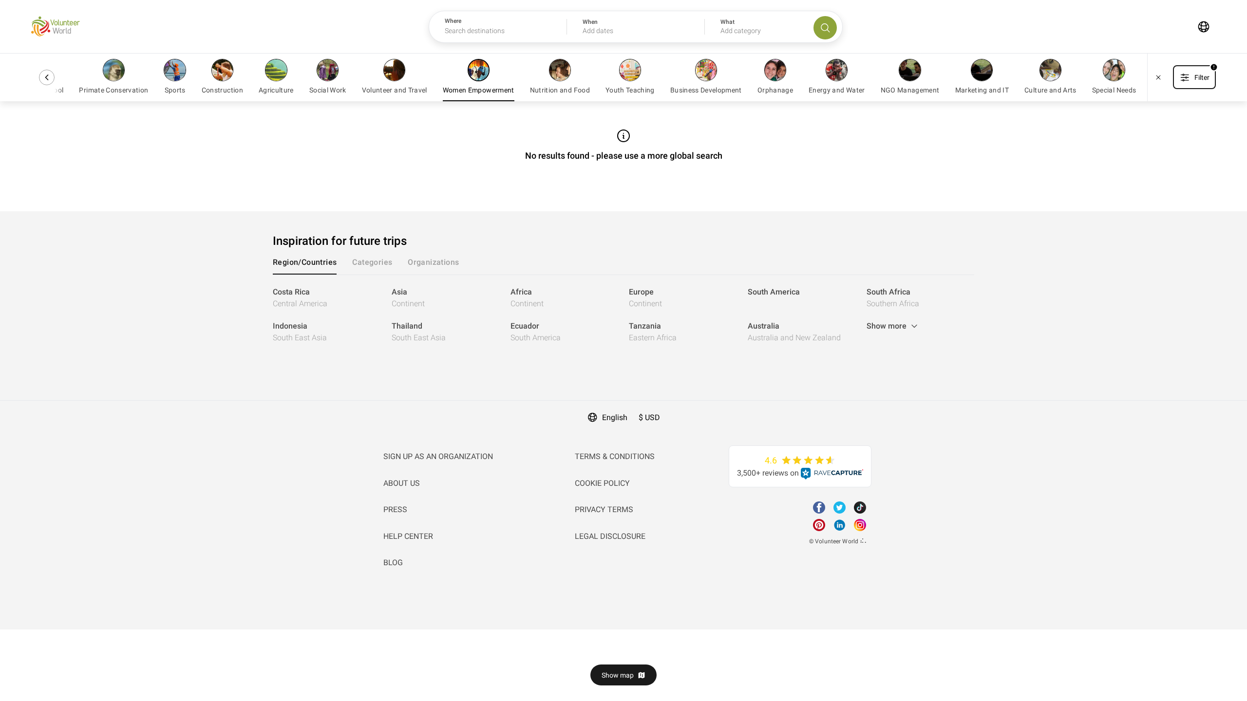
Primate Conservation (113, 90)
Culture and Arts (1050, 90)
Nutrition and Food (560, 90)
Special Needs (1114, 90)
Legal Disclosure (610, 536)
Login (9, 406)
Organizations (433, 262)
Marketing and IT (982, 90)
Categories (372, 262)
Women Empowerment (478, 90)
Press (395, 509)
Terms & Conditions (615, 456)
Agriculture (276, 90)
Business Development (706, 90)
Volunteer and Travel (394, 90)
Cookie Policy (602, 483)
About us (401, 483)
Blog (393, 562)
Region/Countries (305, 262)
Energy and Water (837, 90)
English (614, 417)
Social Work (327, 90)
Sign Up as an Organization (438, 456)
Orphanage (775, 90)
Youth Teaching (630, 90)
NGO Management (910, 90)
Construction (222, 90)
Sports (175, 90)
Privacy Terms (604, 509)
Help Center (408, 536)
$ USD (649, 417)
